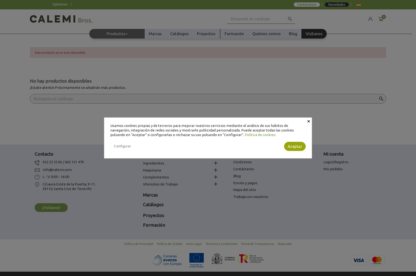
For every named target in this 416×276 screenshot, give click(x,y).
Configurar (122, 146)
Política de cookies (260, 134)
